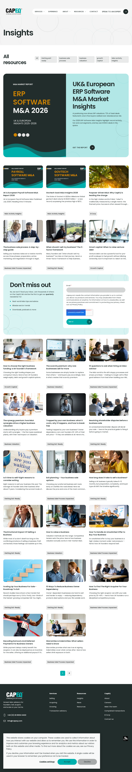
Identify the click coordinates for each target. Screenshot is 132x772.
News (79, 702)
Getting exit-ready (46, 59)
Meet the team (110, 706)
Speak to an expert (111, 11)
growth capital (100, 59)
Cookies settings (47, 761)
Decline (87, 761)
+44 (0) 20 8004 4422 (16, 715)
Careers (107, 702)
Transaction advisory (58, 711)
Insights (80, 698)
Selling (52, 698)
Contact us (109, 719)
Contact (94, 11)
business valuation (83, 59)
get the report (80, 147)
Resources (81, 706)
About (107, 698)
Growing (52, 706)
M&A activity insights (117, 59)
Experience (53, 11)
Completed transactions (114, 711)
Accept (67, 761)
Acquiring (53, 702)
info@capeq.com (14, 721)
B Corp (107, 715)
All (37, 58)
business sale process (64, 59)
